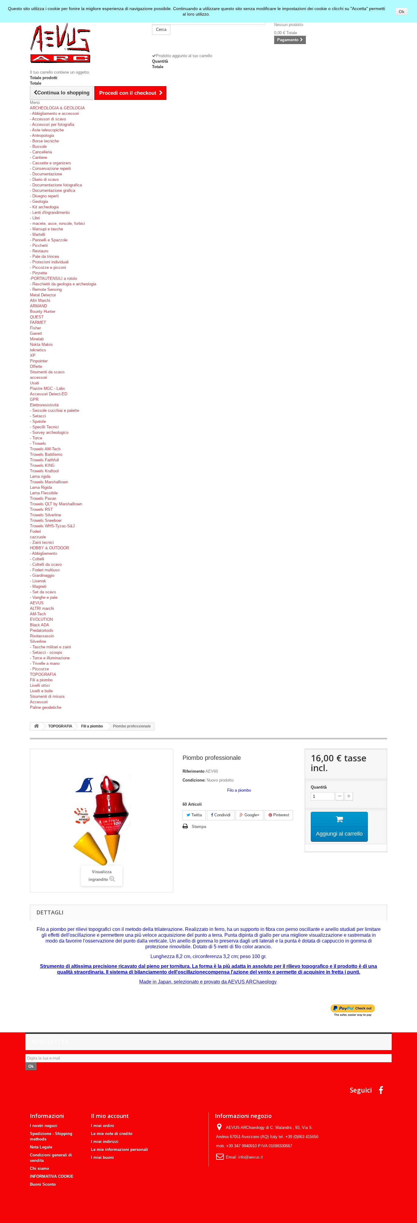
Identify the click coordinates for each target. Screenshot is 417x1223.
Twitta (196, 815)
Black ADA (39, 625)
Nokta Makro (41, 344)
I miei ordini (102, 1125)
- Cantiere (38, 157)
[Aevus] (86, 42)
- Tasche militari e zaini (50, 647)
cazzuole (38, 537)
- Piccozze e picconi (48, 267)
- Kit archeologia (44, 207)
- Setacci (38, 416)
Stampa (199, 826)
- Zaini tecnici (42, 542)
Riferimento (194, 771)
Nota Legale (41, 1147)
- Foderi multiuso (45, 570)
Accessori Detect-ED (48, 394)
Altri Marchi (40, 300)
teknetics (38, 350)
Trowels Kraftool (44, 471)
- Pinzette (38, 273)
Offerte (36, 366)
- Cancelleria (41, 152)
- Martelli (37, 234)
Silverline (38, 641)
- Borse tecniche (44, 141)
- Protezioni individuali (49, 262)
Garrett (36, 333)
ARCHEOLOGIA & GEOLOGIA (57, 108)
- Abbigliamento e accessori (54, 113)
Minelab (37, 339)
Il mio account (110, 1115)
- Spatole (38, 421)
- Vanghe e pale (43, 597)
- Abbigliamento (43, 553)
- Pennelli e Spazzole (48, 240)
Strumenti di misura (47, 696)
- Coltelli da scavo (46, 564)
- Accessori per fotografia (52, 124)
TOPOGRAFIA (43, 674)
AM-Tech (38, 614)
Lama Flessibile (44, 493)
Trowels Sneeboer (46, 520)
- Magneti (38, 586)
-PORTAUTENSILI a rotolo (53, 278)
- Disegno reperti (44, 196)
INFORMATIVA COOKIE (52, 1176)
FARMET (38, 322)
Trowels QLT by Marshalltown (56, 504)
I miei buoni (102, 1157)
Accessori (39, 702)
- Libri (35, 218)
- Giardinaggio (42, 575)
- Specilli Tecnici (44, 427)
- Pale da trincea (44, 256)
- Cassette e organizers (50, 163)
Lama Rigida (41, 487)
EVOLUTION (41, 619)
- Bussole (38, 146)
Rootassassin (42, 636)
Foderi (35, 531)
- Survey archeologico (49, 432)
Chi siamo (39, 1168)
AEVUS (37, 603)
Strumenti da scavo (47, 372)
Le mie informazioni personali (119, 1149)
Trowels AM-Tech (45, 449)
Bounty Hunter (42, 311)
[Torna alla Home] (36, 726)
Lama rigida (40, 476)
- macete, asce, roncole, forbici (57, 223)
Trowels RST (41, 509)
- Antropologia (42, 135)
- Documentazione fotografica (56, 185)
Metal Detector (43, 295)
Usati (34, 383)
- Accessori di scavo (48, 119)
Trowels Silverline (45, 515)
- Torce (36, 438)
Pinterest (280, 815)
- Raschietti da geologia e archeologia (63, 284)
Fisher (35, 328)
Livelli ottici (40, 685)
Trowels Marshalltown (49, 482)
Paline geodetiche (45, 707)
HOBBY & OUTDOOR (49, 548)
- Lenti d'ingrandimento (50, 212)
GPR (34, 399)
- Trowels (38, 443)
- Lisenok (38, 581)
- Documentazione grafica (52, 190)
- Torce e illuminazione (50, 658)
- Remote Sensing (46, 289)
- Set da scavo (43, 592)
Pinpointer (39, 361)
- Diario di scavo (44, 179)
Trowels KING (42, 465)
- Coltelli (37, 559)
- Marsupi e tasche (46, 229)
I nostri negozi (43, 1125)
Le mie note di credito (111, 1133)
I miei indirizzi (104, 1141)
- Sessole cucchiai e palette (54, 410)
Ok (401, 11)
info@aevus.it (250, 1157)
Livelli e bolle (41, 691)
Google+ (251, 815)
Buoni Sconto (43, 1184)
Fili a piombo (41, 680)
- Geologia (39, 201)
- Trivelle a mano (45, 663)
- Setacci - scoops (46, 652)
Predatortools (41, 630)
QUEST (37, 317)
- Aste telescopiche (47, 130)
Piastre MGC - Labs (47, 388)
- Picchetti (39, 245)
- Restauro (39, 251)
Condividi (221, 815)
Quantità (319, 787)
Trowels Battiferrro (46, 454)
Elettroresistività (44, 405)
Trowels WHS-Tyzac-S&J (52, 526)
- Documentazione (46, 174)
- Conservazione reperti (50, 168)
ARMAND (38, 306)
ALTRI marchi (42, 608)
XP (32, 355)
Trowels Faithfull (44, 460)
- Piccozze (39, 669)
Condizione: (194, 780)
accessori (38, 377)
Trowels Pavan (43, 498)
